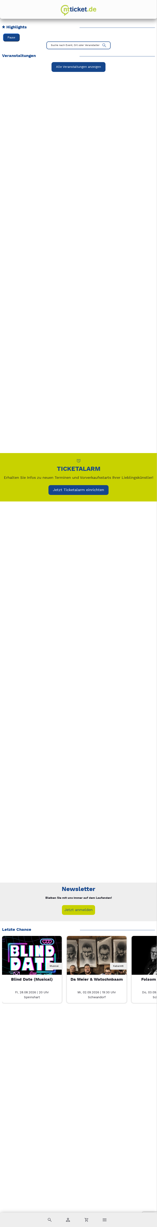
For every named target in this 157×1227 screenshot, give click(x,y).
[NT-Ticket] (78, 10)
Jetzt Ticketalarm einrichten (78, 490)
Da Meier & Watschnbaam (97, 979)
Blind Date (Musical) (32, 979)
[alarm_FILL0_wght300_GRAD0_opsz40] (79, 460)
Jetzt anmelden (78, 910)
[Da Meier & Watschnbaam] (97, 966)
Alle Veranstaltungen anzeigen (78, 67)
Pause (11, 37)
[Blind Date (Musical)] (32, 966)
